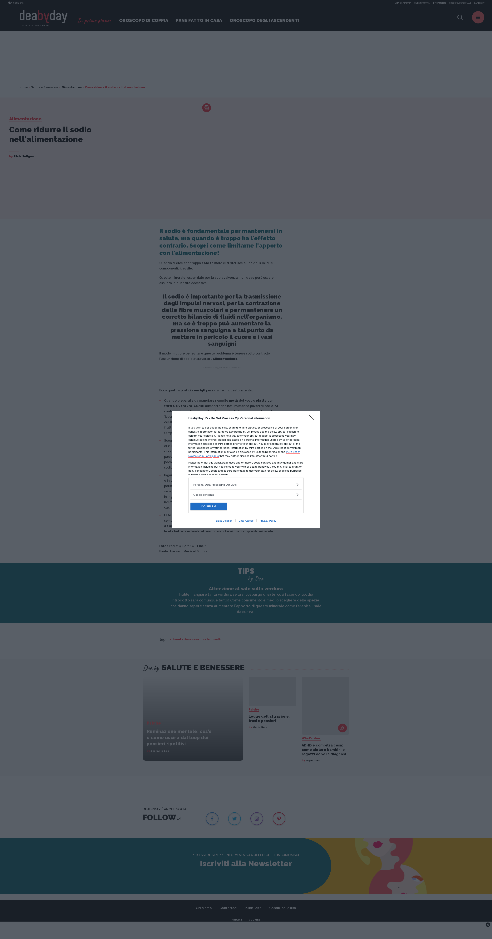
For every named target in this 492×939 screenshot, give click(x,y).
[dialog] (246, 469)
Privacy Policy (267, 520)
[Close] (312, 418)
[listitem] (246, 485)
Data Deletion (224, 520)
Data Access (246, 520)
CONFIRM (208, 506)
